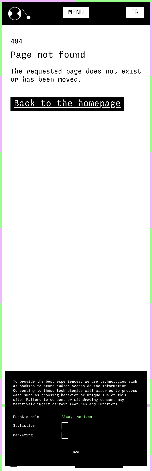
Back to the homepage (67, 103)
